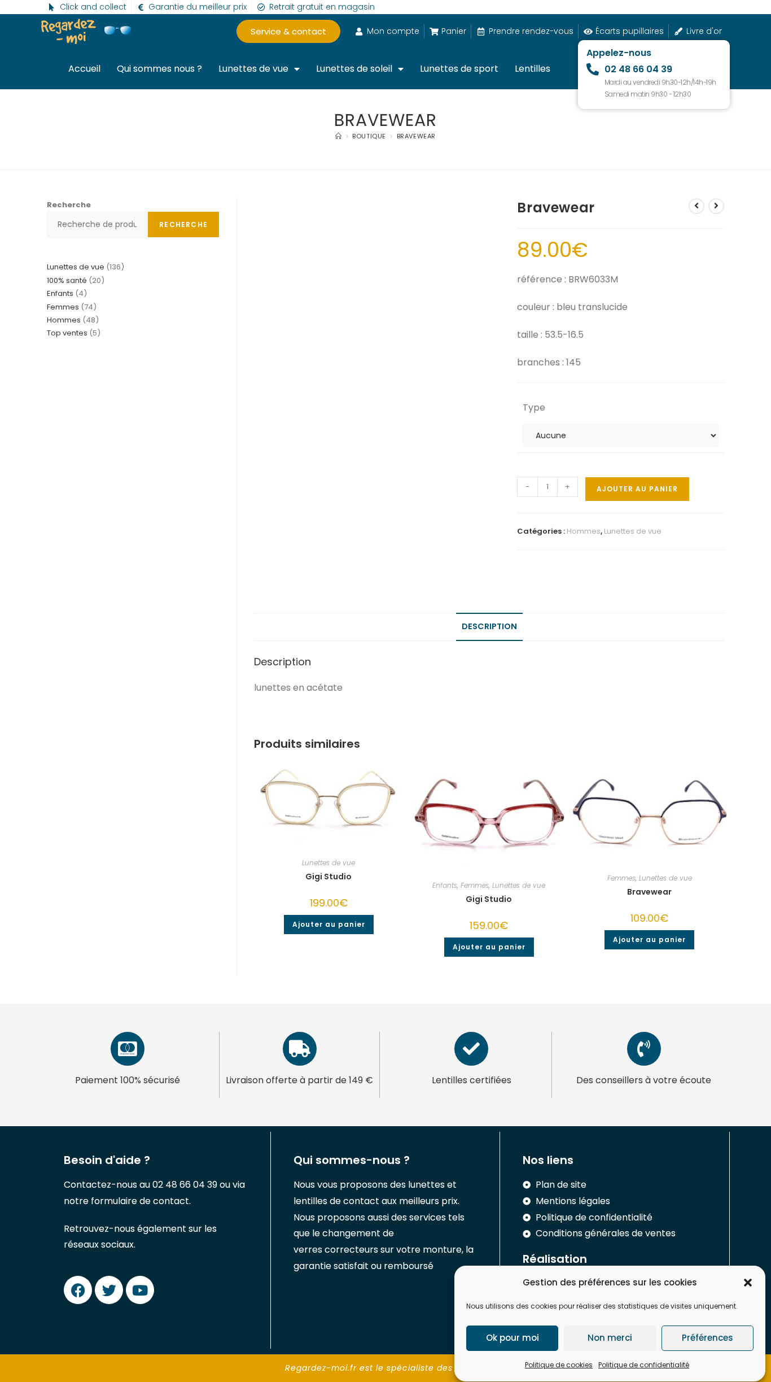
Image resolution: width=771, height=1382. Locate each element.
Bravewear (416, 136)
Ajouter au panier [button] (328, 924)
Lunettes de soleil (354, 68)
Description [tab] (489, 626)
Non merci (610, 1338)
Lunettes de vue (253, 68)
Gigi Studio (328, 876)
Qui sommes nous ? (159, 68)
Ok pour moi (512, 1338)
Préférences (707, 1338)
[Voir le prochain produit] (716, 206)
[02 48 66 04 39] (592, 69)
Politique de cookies (559, 1365)
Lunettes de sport (459, 68)
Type (534, 407)
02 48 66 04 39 (638, 69)
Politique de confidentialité (643, 1365)
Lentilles (532, 68)
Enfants (444, 885)
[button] (748, 1282)
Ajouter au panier (637, 489)
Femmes (475, 885)
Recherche (69, 204)
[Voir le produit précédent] (696, 206)
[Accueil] (338, 136)
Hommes (584, 531)
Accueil (84, 68)
